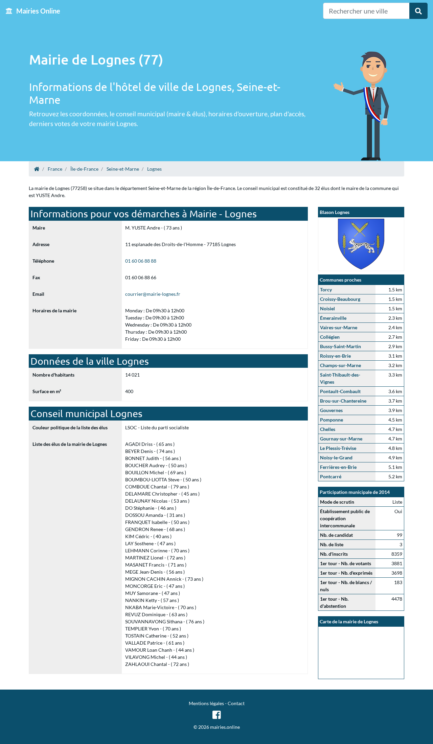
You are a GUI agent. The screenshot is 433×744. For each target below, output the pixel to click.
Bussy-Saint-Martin (340, 346)
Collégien (330, 337)
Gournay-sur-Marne (341, 438)
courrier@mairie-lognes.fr (152, 294)
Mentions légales (206, 703)
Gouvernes (331, 410)
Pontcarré (330, 476)
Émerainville (333, 318)
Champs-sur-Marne (340, 365)
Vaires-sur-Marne (338, 327)
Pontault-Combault (340, 391)
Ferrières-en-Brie (338, 467)
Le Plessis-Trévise (338, 448)
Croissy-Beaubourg (340, 299)
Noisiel (327, 308)
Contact (236, 703)
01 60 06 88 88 (140, 261)
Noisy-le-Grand (336, 457)
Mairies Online (37, 11)
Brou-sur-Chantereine (343, 401)
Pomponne (331, 420)
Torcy (326, 289)
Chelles (327, 429)
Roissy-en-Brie (335, 356)
